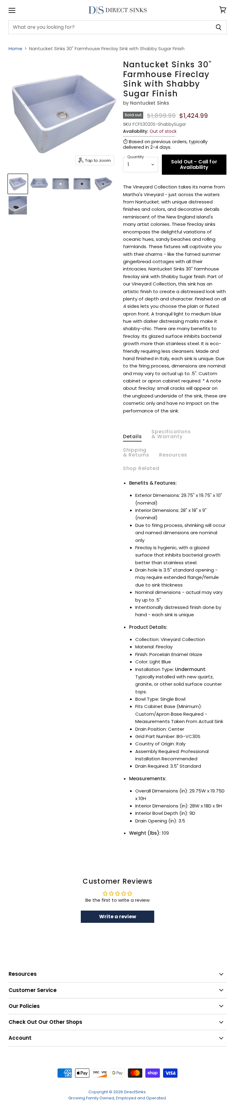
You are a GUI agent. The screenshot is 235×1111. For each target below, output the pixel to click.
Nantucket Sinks (149, 103)
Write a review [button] (117, 916)
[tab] (132, 438)
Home (15, 48)
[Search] (219, 27)
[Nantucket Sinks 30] (18, 184)
